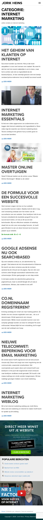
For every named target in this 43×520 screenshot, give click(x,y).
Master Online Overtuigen (17, 169)
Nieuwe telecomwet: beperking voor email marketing (19, 349)
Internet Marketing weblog (13, 397)
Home (3, 511)
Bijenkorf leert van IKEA (11, 468)
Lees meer (7, 82)
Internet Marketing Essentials (13, 114)
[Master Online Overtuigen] (22, 152)
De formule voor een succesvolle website (20, 197)
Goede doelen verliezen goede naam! (16, 464)
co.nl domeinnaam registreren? (16, 303)
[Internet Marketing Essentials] (22, 95)
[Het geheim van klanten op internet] (22, 35)
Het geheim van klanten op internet (18, 55)
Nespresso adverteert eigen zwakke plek (17, 476)
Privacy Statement (30, 516)
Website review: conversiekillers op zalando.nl (18, 472)
